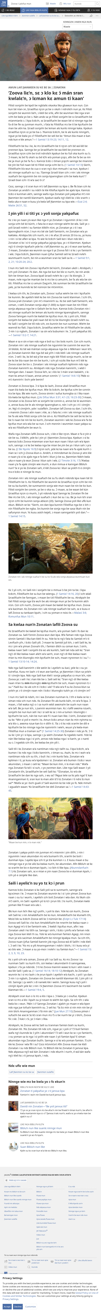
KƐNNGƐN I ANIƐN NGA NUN (77, 21)
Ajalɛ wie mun (41, 1227)
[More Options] (97, 15)
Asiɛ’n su (72, 1219)
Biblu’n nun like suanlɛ (12, 1195)
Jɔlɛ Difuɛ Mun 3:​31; (49, 397)
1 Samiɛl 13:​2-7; (20, 335)
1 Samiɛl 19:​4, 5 (35, 990)
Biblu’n (39, 1191)
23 (22, 953)
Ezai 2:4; (82, 201)
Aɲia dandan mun (75, 1207)
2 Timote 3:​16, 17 (69, 460)
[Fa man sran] (91, 15)
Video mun (40, 1235)
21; (13, 262)
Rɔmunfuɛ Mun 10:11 (21, 616)
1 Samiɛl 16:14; (42, 970)
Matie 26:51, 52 (17, 205)
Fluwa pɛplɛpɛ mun (43, 1199)
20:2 (29, 262)
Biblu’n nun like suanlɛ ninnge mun (41, 1128)
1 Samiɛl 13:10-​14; (19, 661)
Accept (7, 1306)
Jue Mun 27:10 (63, 1011)
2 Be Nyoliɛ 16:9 (26, 449)
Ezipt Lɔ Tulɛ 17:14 (74, 919)
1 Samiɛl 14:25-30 (53, 731)
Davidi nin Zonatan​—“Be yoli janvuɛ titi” (43, 1106)
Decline (18, 1306)
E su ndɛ (72, 1186)
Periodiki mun (41, 1211)
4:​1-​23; (65, 397)
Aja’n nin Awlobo (10, 1207)
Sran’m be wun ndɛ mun (78, 1215)
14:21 (32, 335)
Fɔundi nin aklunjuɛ (11, 1203)
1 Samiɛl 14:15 (16, 516)
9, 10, (16, 953)
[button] (34, 10)
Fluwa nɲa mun (42, 1203)
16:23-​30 (75, 397)
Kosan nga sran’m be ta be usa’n (81, 1191)
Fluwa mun (40, 1195)
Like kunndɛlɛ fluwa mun (46, 1223)
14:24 (33, 661)
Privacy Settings (10, 1299)
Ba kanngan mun (11, 1215)
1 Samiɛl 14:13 (73, 165)
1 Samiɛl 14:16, (65, 594)
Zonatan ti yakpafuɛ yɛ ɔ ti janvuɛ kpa (42, 1091)
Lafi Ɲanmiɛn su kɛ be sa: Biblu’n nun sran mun (49, 15)
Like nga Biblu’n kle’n (10, 15)
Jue (37, 1239)
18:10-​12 (56, 970)
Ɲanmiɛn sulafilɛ (28, 15)
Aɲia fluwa (40, 1215)
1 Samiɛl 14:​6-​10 (69, 375)
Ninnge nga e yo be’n (77, 1211)
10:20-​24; (20, 262)
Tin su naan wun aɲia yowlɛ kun (37, 1261)
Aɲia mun (72, 1199)
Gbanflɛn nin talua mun (13, 1211)
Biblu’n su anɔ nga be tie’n (46, 1242)
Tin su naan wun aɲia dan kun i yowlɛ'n (60, 1261)
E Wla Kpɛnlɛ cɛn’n (76, 1203)
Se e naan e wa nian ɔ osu (78, 1195)
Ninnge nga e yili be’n (44, 1186)
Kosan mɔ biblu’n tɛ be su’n (14, 1191)
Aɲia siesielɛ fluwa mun (45, 1219)
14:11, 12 (62, 139)
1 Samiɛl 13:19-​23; (46, 139)
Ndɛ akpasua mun (43, 1207)
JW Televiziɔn (41, 1231)
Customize (30, 1306)
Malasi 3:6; (80, 612)
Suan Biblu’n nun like (32, 1147)
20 (76, 594)
